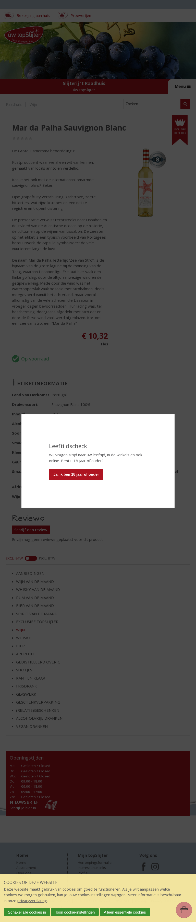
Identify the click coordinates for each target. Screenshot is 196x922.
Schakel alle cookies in (27, 912)
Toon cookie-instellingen (75, 912)
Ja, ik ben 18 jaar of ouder (76, 474)
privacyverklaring (32, 900)
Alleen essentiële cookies (125, 912)
